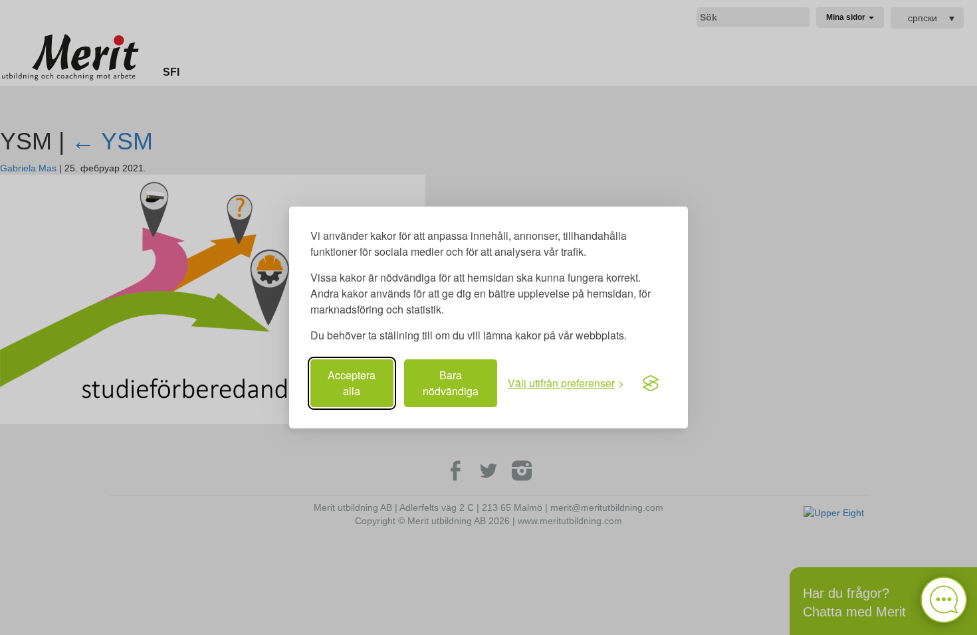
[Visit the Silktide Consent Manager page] (651, 383)
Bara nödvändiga (451, 383)
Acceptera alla (352, 383)
